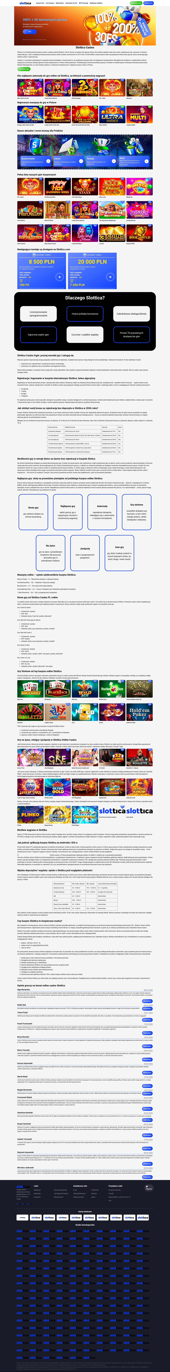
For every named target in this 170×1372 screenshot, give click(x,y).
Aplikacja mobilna (96, 3)
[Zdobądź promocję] (48, 161)
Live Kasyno (50, 3)
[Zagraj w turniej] (59, 277)
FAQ (110, 1246)
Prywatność (95, 1236)
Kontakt (111, 1239)
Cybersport (37, 1243)
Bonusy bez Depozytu (60, 1236)
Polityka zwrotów (78, 1243)
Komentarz (147, 1047)
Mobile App (37, 1239)
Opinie (93, 1243)
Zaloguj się (148, 3)
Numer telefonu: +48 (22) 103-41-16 (119, 1243)
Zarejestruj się (136, 3)
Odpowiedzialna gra (79, 1239)
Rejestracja (37, 1236)
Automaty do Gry (71, 3)
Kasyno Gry (40, 3)
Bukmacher (60, 3)
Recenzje (94, 1239)
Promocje (84, 3)
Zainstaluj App (24, 69)
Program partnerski (115, 1236)
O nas (75, 1236)
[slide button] (23, 39)
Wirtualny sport (58, 1243)
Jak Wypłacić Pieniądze (61, 1239)
